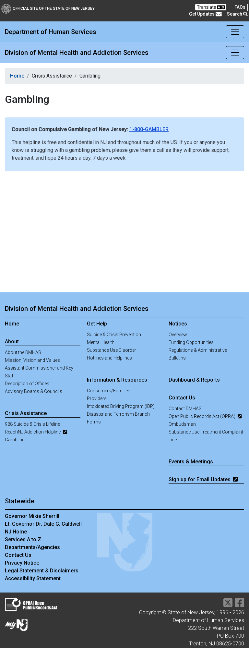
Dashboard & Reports (194, 380)
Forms (94, 421)
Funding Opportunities (191, 342)
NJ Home (16, 532)
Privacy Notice (22, 563)
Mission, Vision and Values (32, 360)
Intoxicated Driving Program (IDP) (121, 406)
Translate (207, 7)
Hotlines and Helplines (109, 358)
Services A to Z (23, 539)
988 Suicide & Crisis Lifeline (32, 424)
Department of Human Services (50, 32)
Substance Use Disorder (111, 350)
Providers (97, 398)
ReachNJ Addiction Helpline (33, 431)
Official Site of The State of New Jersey (54, 8)
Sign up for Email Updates (200, 479)
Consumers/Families (108, 390)
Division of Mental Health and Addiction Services (76, 308)
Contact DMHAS (185, 408)
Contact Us (18, 555)
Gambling (15, 439)
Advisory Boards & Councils (33, 391)
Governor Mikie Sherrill (32, 516)
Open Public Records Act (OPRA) (202, 416)
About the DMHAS (23, 352)
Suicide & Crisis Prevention (114, 334)
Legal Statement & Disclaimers (41, 571)
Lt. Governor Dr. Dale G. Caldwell (43, 524)
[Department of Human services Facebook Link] (239, 605)
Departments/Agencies (32, 547)
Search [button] (235, 14)
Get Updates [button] (202, 14)
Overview (178, 334)
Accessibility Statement (33, 578)
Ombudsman (182, 424)
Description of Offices (27, 383)
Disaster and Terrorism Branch (118, 414)
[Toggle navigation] (235, 31)
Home (17, 76)
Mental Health (100, 342)
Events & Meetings (191, 461)
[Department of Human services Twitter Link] (227, 605)
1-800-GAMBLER (149, 129)
